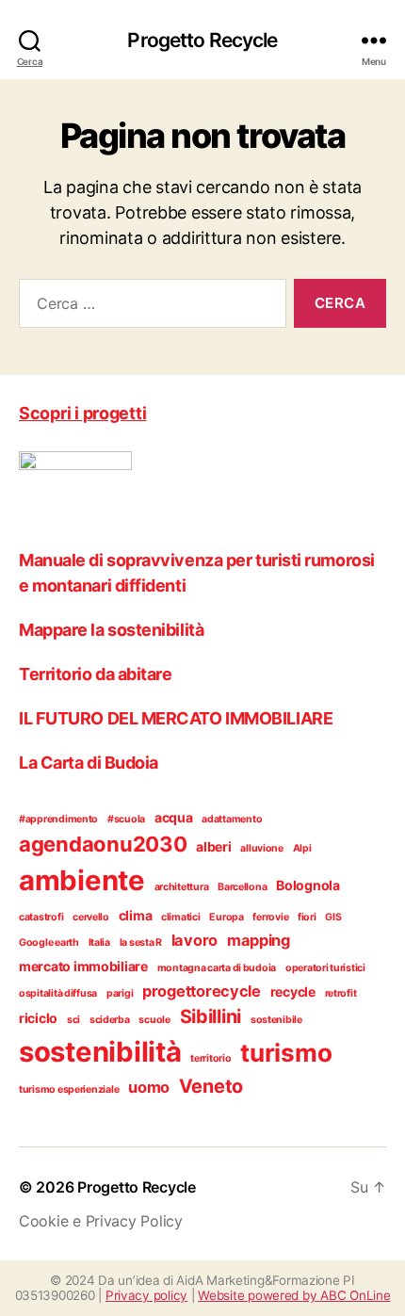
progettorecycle (201, 991)
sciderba (109, 1020)
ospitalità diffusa (58, 993)
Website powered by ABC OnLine (294, 1295)
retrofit (341, 993)
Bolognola (308, 885)
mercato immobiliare (83, 966)
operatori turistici (325, 968)
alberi (213, 846)
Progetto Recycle (202, 40)
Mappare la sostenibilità (111, 630)
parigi (119, 993)
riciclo (38, 1018)
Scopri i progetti (82, 413)
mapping (258, 940)
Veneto (211, 1086)
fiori (307, 917)
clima (136, 915)
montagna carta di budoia (217, 968)
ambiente (82, 880)
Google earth (49, 942)
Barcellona (242, 887)
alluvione (262, 848)
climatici (181, 917)
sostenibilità (100, 1051)
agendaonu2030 (103, 844)
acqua (173, 817)
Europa (226, 917)
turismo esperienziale (69, 1089)
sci (73, 1020)
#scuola (126, 819)
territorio (210, 1058)
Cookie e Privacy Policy (101, 1220)
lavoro (194, 940)
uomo (149, 1087)
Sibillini (211, 1016)
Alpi (302, 848)
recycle (293, 991)
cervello (91, 917)
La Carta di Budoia (88, 762)
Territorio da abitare (95, 674)
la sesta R (141, 942)
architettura (181, 887)
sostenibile (276, 1020)
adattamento (232, 819)
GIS (333, 917)
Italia (99, 942)
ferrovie (270, 917)
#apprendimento (58, 819)
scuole (154, 1020)
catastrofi (41, 917)
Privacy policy (146, 1295)
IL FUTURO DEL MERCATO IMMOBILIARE (175, 718)
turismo (286, 1052)
